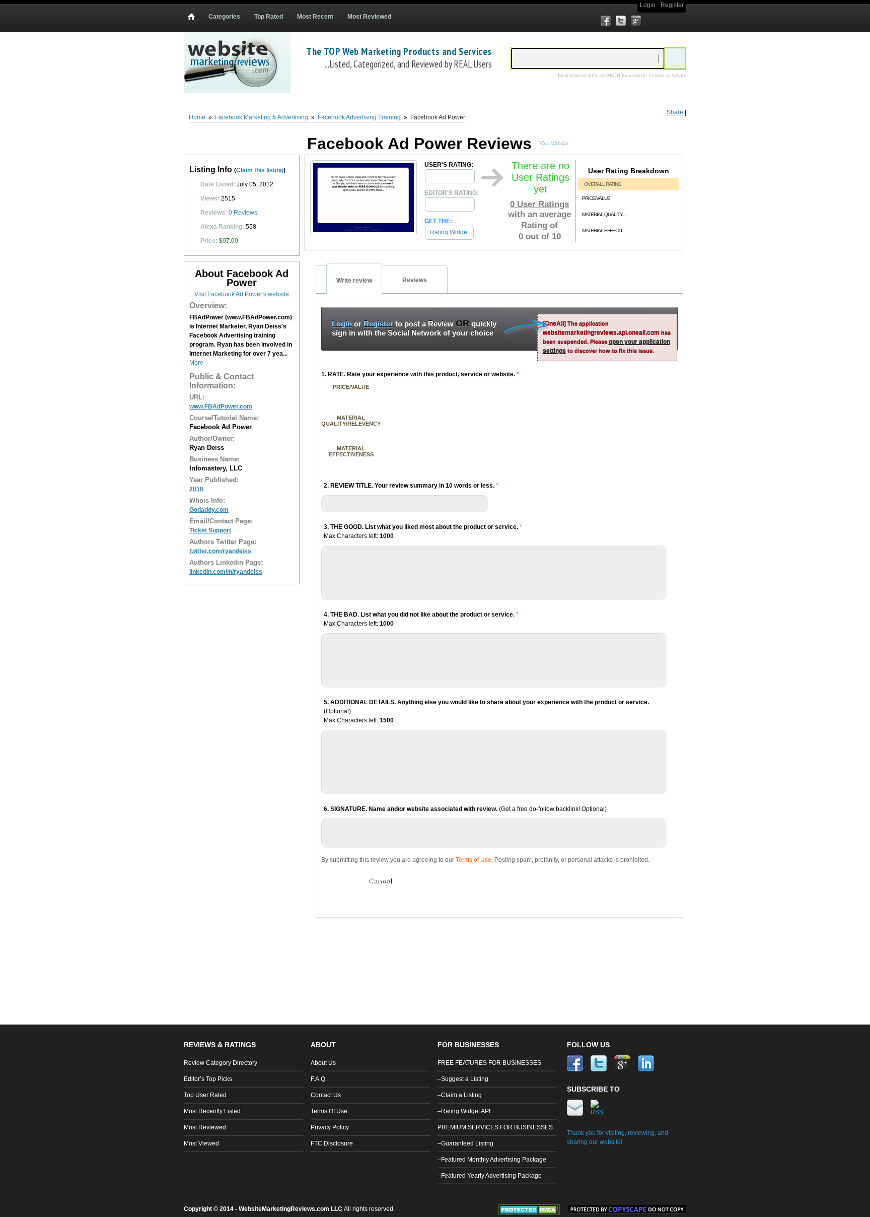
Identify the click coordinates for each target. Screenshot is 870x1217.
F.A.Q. (319, 1079)
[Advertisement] (500, 956)
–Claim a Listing (460, 1095)
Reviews (243, 212)
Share (675, 112)
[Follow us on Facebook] (606, 21)
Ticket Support (210, 530)
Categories (224, 16)
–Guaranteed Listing (465, 1143)
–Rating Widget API (464, 1111)
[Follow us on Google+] (636, 21)
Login (648, 5)
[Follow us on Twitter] (621, 21)
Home (197, 117)
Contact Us (326, 1095)
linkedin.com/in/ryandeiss (225, 571)
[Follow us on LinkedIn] (651, 21)
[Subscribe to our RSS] (681, 21)
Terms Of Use (329, 1111)
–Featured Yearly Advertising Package (490, 1175)
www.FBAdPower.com (220, 406)
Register (672, 5)
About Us (323, 1062)
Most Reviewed (369, 16)
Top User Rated (205, 1095)
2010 (196, 489)
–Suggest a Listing (463, 1079)
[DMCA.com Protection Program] (533, 1212)
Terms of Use (473, 859)
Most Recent (315, 16)
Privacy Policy (330, 1127)
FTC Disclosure (332, 1143)
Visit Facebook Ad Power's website (241, 294)
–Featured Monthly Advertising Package (492, 1159)
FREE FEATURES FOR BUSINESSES (489, 1062)
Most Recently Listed (212, 1111)
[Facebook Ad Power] (363, 232)
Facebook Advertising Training (359, 117)
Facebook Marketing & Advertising (261, 117)
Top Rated (268, 16)
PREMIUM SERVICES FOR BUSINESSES (495, 1127)
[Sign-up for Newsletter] (666, 21)
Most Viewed (201, 1143)
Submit (338, 881)
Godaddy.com (209, 509)
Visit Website (553, 143)
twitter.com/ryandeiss (220, 551)
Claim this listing (259, 170)
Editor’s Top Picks (208, 1079)
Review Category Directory (220, 1062)
